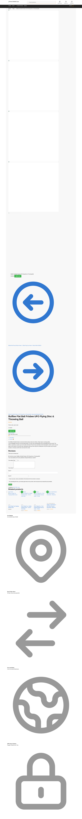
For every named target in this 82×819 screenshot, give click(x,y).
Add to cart (18, 276)
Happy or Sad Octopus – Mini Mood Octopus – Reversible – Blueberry (51, 506)
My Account (60, 3)
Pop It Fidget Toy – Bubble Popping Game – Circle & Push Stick (26, 507)
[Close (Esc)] (9, 262)
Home (9, 8)
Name (9, 470)
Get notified (14, 512)
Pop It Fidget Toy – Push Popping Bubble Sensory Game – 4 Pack (39, 507)
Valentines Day (52, 503)
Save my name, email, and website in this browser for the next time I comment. (24, 478)
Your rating (10, 460)
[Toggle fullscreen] (15, 262)
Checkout (71, 3)
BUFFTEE (15, 487)
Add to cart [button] (52, 512)
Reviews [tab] (11, 439)
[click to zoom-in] (33, 34)
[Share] (12, 262)
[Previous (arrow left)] (9, 264)
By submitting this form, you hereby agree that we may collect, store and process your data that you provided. (30, 481)
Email (9, 475)
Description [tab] (11, 437)
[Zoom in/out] (18, 262)
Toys (13, 8)
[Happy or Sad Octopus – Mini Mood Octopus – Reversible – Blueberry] (52, 496)
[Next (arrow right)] (12, 264)
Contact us (66, 3)
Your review (11, 467)
